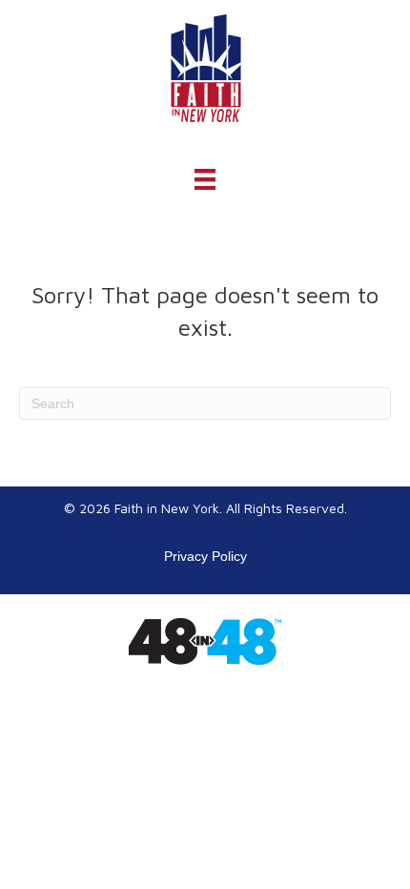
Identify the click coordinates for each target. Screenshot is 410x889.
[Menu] (205, 179)
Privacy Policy (205, 556)
